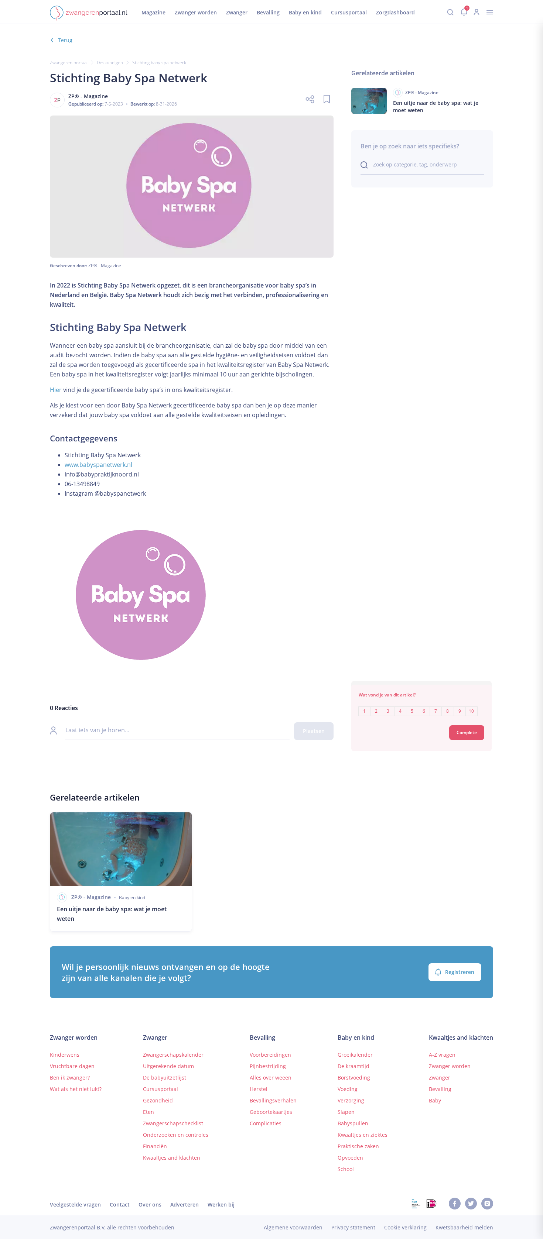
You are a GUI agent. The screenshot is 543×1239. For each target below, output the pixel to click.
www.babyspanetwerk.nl (98, 465)
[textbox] (421, 705)
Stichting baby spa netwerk (159, 62)
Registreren (459, 971)
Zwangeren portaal (69, 62)
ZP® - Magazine (104, 265)
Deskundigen (110, 62)
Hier (56, 390)
